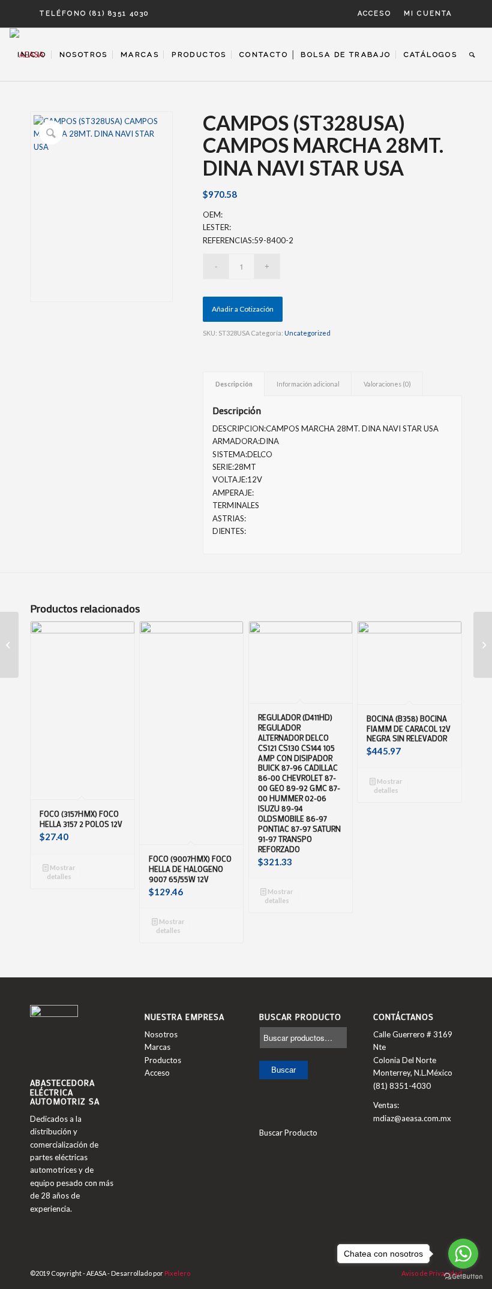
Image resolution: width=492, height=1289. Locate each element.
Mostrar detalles (61, 872)
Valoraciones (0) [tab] (387, 384)
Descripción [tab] (234, 384)
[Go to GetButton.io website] (463, 1277)
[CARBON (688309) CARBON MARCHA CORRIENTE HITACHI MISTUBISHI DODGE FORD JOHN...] (9, 645)
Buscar (283, 1069)
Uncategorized (307, 333)
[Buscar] (472, 54)
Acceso (374, 13)
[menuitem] (375, 14)
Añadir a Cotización (243, 308)
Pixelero (177, 1273)
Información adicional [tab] (308, 384)
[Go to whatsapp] (463, 1254)
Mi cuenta (428, 13)
